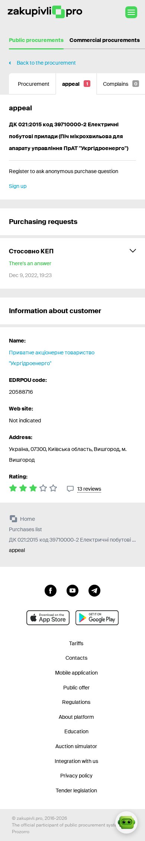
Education (76, 731)
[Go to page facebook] (51, 590)
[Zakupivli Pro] (45, 12)
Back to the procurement (46, 62)
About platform (76, 717)
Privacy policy (76, 775)
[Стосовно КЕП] (72, 263)
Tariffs (76, 643)
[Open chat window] (126, 822)
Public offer (76, 687)
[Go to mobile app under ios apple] (48, 617)
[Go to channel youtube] (72, 590)
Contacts (76, 658)
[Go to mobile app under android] (97, 617)
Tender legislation (76, 790)
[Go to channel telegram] (94, 590)
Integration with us (76, 761)
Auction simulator (76, 746)
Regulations (76, 702)
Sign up (17, 186)
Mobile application (76, 672)
